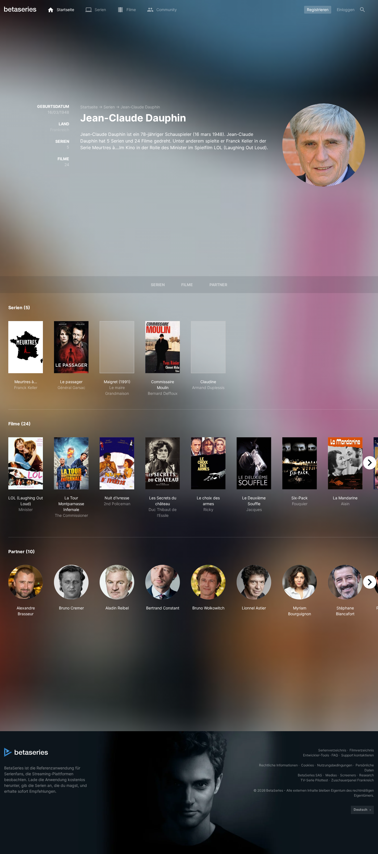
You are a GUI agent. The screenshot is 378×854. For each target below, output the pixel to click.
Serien (109, 107)
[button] (25, 591)
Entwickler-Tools (316, 755)
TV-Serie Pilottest (314, 780)
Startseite (89, 107)
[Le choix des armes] (208, 463)
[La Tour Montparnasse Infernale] (71, 463)
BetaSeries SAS (310, 775)
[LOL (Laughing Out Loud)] (25, 463)
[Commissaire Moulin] (162, 347)
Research (366, 775)
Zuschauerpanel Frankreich (352, 780)
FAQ (335, 755)
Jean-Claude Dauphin (140, 107)
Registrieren (317, 9)
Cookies (307, 765)
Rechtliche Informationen (278, 765)
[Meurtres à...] (25, 347)
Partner (218, 284)
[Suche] (362, 10)
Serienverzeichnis (332, 750)
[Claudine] (208, 347)
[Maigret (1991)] (117, 347)
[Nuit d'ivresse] (117, 463)
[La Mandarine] (345, 463)
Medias (331, 775)
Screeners (348, 775)
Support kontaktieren (357, 755)
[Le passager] (71, 347)
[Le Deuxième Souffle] (254, 463)
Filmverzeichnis (361, 750)
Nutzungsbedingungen (334, 765)
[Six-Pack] (299, 463)
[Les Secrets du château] (162, 463)
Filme (187, 284)
